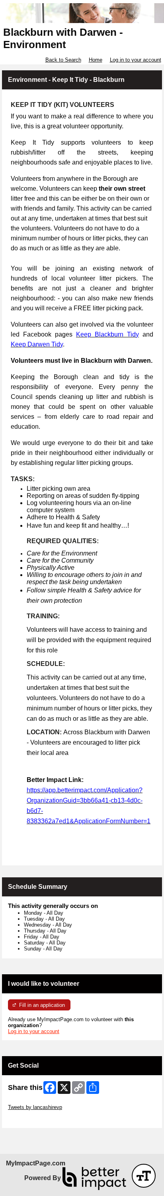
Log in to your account (135, 60)
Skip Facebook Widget (34, 1119)
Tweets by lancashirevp (35, 1107)
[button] (144, 1176)
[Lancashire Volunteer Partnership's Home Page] (82, 13)
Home (95, 60)
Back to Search (63, 60)
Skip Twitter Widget (30, 1101)
